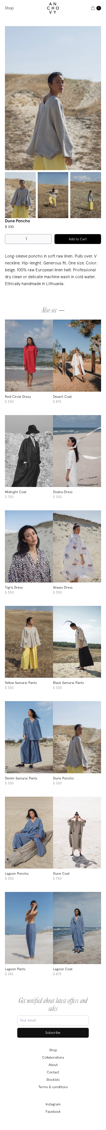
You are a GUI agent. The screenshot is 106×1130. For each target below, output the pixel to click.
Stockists (53, 1080)
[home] (53, 8)
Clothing (25, 18)
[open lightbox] (53, 98)
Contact (53, 1072)
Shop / (11, 18)
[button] (91, 8)
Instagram (53, 1104)
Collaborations (53, 1057)
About (53, 1065)
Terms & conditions (53, 1087)
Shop (9, 8)
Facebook (53, 1112)
